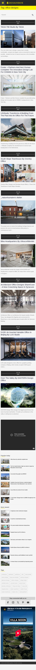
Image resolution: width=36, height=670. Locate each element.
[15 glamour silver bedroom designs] (5, 515)
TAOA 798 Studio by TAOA (12, 27)
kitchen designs (15, 580)
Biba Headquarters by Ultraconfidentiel (17, 241)
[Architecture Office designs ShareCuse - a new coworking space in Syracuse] (18, 312)
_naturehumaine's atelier (11, 197)
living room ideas (16, 586)
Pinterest (23, 602)
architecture (4, 574)
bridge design (23, 580)
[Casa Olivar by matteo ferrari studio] (5, 494)
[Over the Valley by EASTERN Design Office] (18, 406)
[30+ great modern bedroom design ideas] (5, 528)
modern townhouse (6, 592)
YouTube (28, 602)
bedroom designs (24, 577)
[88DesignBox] (16, 3)
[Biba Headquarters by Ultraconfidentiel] (18, 266)
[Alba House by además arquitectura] (5, 462)
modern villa (15, 592)
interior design (5, 577)
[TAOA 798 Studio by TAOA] (18, 47)
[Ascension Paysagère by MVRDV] (5, 479)
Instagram (13, 602)
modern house (23, 589)
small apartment (23, 592)
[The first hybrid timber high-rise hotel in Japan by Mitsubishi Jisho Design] (5, 470)
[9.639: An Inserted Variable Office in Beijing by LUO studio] (18, 359)
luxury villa (24, 586)
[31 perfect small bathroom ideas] (5, 522)
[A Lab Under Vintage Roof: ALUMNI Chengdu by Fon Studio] (5, 502)
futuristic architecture (6, 586)
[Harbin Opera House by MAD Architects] (5, 551)
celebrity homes (5, 583)
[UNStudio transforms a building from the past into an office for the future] (18, 140)
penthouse (17, 574)
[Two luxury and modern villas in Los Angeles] (5, 544)
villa (22, 574)
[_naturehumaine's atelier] (18, 223)
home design (28, 574)
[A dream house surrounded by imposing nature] (5, 565)
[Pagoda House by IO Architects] (5, 536)
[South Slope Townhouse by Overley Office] (18, 181)
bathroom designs (6, 580)
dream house (22, 583)
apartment (11, 574)
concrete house (13, 583)
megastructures (5, 589)
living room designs (14, 577)
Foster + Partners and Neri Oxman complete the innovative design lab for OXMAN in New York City (17, 69)
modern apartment (14, 589)
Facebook (8, 602)
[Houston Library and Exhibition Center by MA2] (5, 558)
